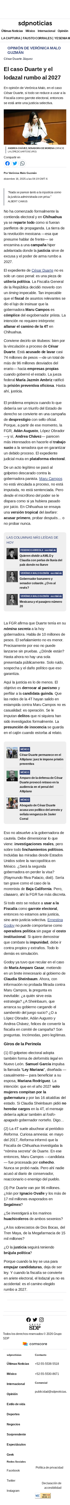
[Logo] (35, 23)
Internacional (46, 31)
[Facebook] (7, 163)
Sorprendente (16, 1434)
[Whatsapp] (22, 163)
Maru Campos (50, 479)
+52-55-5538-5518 (47, 1363)
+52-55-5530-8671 (47, 1373)
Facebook (13, 1470)
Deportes (13, 1414)
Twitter (11, 1480)
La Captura (10, 38)
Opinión (63, 31)
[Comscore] (35, 1343)
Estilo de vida (16, 1404)
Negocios (13, 1424)
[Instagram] (41, 1319)
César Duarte (42, 270)
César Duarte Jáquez (18, 58)
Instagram (13, 1490)
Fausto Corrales (37, 38)
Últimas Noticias (12, 31)
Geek (10, 1454)
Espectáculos (16, 1444)
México (30, 31)
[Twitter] (15, 163)
